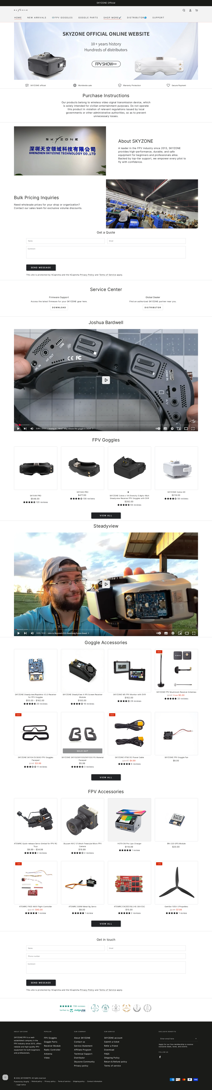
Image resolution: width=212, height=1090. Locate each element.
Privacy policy (81, 1065)
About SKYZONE (82, 1038)
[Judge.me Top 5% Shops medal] (137, 1008)
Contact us (79, 1042)
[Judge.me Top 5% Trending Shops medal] (147, 1008)
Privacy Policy (87, 275)
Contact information (94, 1081)
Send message (41, 267)
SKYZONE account (113, 1038)
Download (59, 307)
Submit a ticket (111, 1042)
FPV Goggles (50, 1038)
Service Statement (83, 1046)
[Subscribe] (196, 1038)
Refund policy (37, 1081)
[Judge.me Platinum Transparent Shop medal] (95, 1008)
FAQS (106, 1054)
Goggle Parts (50, 1042)
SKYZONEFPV (26, 1078)
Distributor (153, 307)
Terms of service (112, 1065)
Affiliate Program (82, 1050)
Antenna (48, 1054)
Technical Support (83, 1054)
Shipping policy (79, 1081)
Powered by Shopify (21, 1082)
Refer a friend (111, 1046)
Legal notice (21, 1085)
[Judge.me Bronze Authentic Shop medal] (126, 1008)
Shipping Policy (112, 1057)
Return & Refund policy (115, 1061)
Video (47, 1057)
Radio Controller (52, 1050)
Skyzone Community (84, 1061)
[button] (184, 10)
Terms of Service (107, 275)
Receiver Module (52, 1046)
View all (106, 515)
